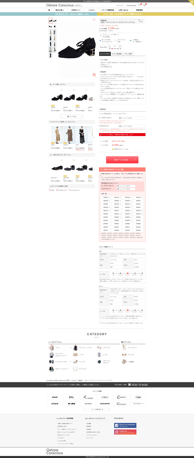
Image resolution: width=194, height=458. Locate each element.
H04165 (116, 207)
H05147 (105, 230)
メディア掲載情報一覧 (97, 409)
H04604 (138, 217)
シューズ (73, 380)
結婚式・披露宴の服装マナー (65, 423)
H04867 (116, 223)
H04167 (138, 207)
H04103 (138, 204)
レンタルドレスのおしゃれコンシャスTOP (58, 380)
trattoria (103, 20)
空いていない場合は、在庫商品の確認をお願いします (117, 134)
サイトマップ (90, 437)
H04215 (139, 210)
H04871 (116, 227)
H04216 (105, 214)
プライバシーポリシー (92, 435)
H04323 (128, 214)
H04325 (105, 217)
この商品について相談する (136, 40)
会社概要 (89, 423)
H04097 (138, 200)
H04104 (106, 207)
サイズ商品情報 (116, 54)
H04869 (138, 223)
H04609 (128, 220)
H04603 (128, 217)
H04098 (105, 204)
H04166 (128, 207)
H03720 (128, 197)
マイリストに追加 (122, 40)
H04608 (116, 220)
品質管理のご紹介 (62, 426)
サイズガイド (61, 437)
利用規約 (89, 429)
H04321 (117, 214)
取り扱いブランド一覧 (63, 435)
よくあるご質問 (62, 440)
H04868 (127, 223)
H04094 (117, 201)
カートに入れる (122, 160)
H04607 (105, 220)
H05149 (127, 230)
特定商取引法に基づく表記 (93, 432)
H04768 (105, 223)
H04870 (105, 227)
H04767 (138, 220)
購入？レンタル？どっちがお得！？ (67, 432)
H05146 (138, 227)
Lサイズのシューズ (62, 190)
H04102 (128, 204)
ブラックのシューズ (74, 190)
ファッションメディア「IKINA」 (66, 443)
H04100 (117, 204)
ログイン (121, 5)
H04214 (128, 210)
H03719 (117, 197)
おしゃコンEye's (105, 54)
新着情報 (89, 426)
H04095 (128, 201)
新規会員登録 (132, 5)
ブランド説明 (128, 54)
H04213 (116, 210)
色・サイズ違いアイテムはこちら (107, 40)
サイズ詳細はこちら (106, 66)
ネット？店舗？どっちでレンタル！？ (67, 429)
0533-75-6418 (139, 384)
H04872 (127, 227)
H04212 (106, 210)
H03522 (106, 197)
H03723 (139, 197)
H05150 (138, 230)
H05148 (116, 230)
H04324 (139, 214)
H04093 (106, 201)
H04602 (117, 217)
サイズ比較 (106, 36)
